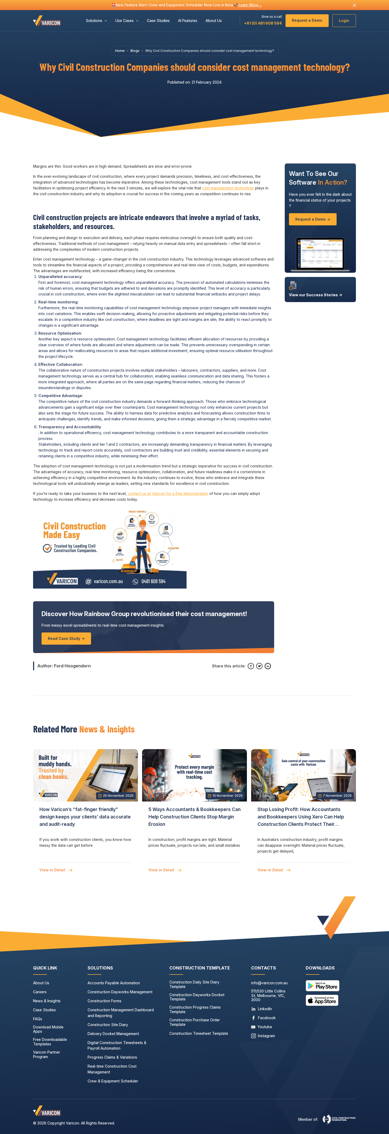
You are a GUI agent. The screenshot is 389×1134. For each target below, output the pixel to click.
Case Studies (158, 20)
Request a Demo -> (312, 219)
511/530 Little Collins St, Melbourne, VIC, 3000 (268, 995)
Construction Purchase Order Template (194, 1022)
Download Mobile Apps (48, 1029)
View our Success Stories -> (315, 295)
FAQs (37, 1019)
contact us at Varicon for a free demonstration (168, 493)
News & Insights (47, 1001)
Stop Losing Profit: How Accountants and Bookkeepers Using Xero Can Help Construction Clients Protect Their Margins (300, 817)
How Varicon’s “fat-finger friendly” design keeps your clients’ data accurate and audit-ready (85, 817)
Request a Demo (307, 20)
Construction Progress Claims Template (195, 1009)
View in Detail (52, 870)
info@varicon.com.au (269, 983)
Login (344, 20)
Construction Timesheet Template (198, 1033)
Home (120, 51)
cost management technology (228, 188)
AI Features (187, 20)
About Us (214, 20)
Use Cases (124, 20)
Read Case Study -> (66, 638)
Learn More (250, 5)
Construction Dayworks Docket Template (196, 997)
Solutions (94, 20)
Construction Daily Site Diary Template (194, 984)
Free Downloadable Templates (50, 1041)
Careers (40, 992)
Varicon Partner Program (46, 1054)
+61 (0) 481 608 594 (263, 23)
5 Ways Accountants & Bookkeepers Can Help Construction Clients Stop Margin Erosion (194, 817)
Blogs (134, 51)
